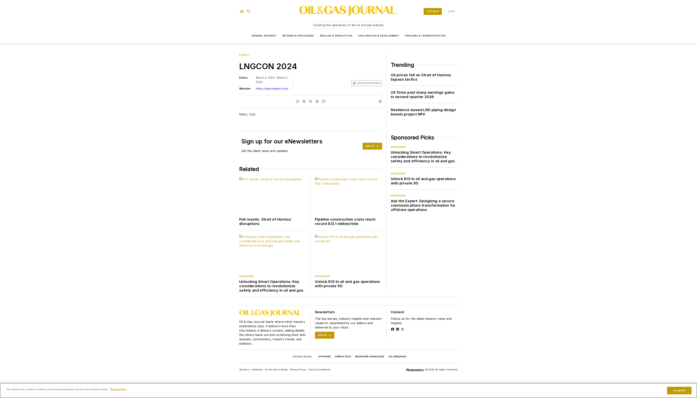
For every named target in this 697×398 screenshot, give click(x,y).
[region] (348, 390)
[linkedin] (304, 101)
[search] (249, 11)
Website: (245, 88)
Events (244, 55)
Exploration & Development (378, 35)
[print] (380, 101)
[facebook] (297, 101)
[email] (323, 101)
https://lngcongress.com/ (272, 88)
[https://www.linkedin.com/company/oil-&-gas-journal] (397, 329)
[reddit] (317, 101)
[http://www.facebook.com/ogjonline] (392, 329)
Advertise (257, 369)
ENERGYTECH (343, 356)
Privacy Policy (298, 369)
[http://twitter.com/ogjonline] (402, 329)
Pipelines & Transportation (425, 35)
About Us (244, 369)
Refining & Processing (298, 35)
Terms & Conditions (319, 369)
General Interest (264, 35)
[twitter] (310, 101)
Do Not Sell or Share (276, 369)
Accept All (679, 390)
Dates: (243, 77)
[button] (242, 11)
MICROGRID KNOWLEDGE (369, 356)
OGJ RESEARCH (398, 356)
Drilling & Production (336, 35)
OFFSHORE (324, 356)
